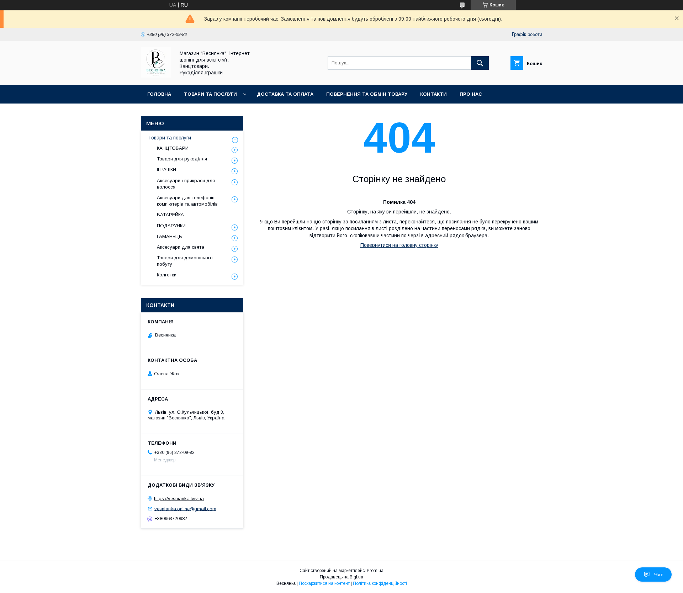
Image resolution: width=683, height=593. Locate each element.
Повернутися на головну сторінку (399, 245)
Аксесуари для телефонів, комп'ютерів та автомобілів (187, 201)
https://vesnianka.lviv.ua (179, 498)
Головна (159, 94)
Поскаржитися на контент (324, 583)
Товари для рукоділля (182, 159)
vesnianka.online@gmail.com (185, 508)
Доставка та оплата (285, 94)
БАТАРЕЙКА (170, 214)
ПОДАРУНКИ (171, 225)
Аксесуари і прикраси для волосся (186, 184)
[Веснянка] (156, 76)
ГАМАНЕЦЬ (169, 236)
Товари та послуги (210, 94)
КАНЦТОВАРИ (173, 148)
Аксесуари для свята (180, 247)
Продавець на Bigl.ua (341, 577)
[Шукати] (480, 63)
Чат (658, 574)
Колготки (166, 274)
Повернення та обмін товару (366, 94)
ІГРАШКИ (166, 169)
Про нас (471, 94)
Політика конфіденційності (380, 583)
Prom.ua (375, 570)
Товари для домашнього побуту (185, 261)
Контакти (433, 94)
